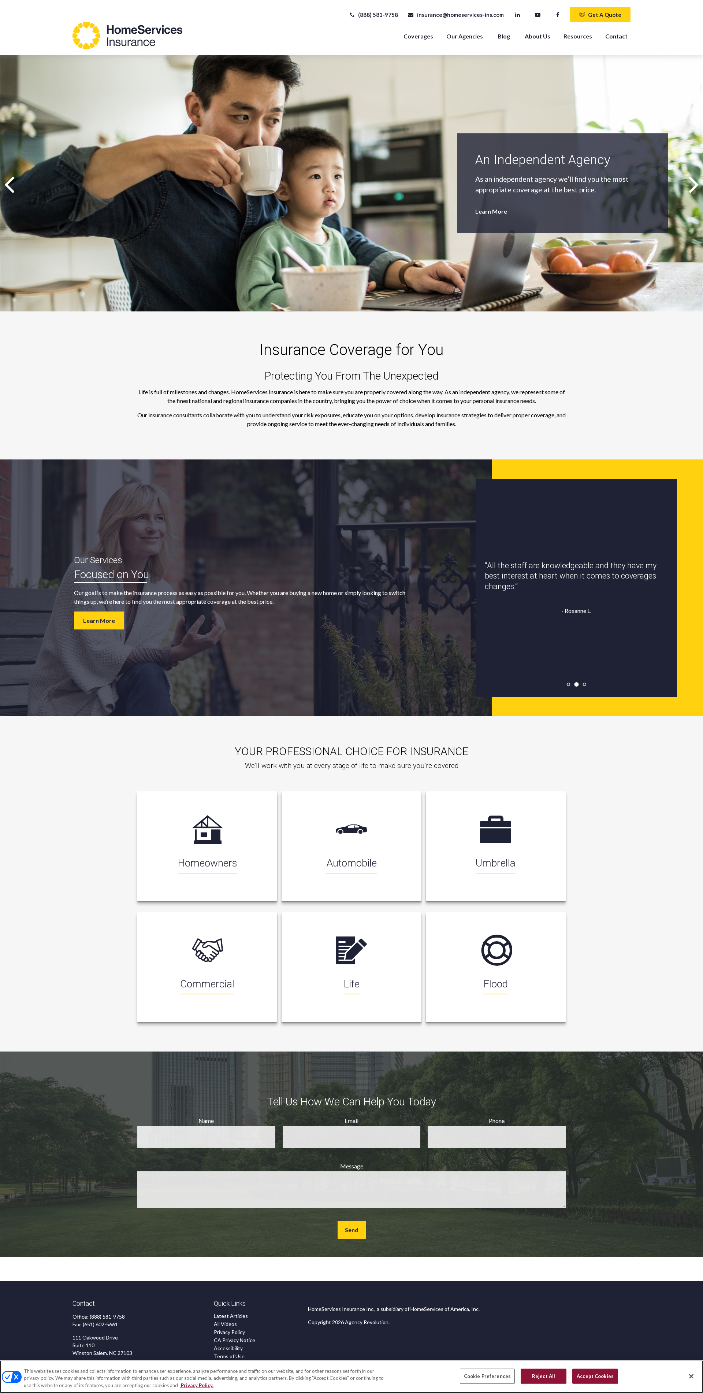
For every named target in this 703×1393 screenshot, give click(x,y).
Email (351, 1120)
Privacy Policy (229, 1332)
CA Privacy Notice (234, 1340)
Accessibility (228, 1348)
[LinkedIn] (517, 14)
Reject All (543, 1376)
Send (351, 1229)
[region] (351, 1376)
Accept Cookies (595, 1376)
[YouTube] (537, 14)
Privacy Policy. (196, 1385)
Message (351, 1166)
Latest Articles (231, 1316)
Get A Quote (604, 14)
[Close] (691, 1376)
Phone (497, 1120)
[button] (418, 36)
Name (206, 1120)
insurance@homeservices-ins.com (460, 14)
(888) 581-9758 (378, 14)
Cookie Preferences (487, 1376)
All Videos (225, 1324)
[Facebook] (558, 14)
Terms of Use (229, 1356)
